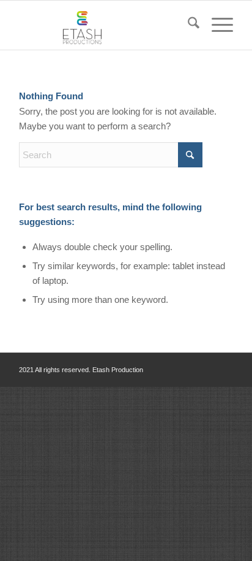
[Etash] (104, 25)
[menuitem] (187, 25)
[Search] (187, 25)
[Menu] (216, 25)
